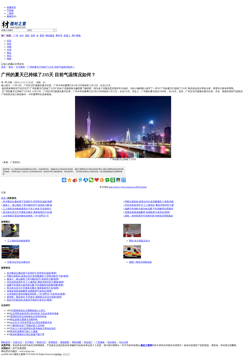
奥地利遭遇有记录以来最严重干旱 (27, 334)
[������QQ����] (118, 180)
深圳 (33, 35)
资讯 (10, 67)
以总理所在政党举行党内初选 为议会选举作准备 (34, 313)
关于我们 (29, 342)
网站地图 (76, 342)
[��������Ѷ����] (107, 180)
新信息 (66, 354)
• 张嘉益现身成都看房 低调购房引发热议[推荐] (146, 212)
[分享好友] (18, 64)
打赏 (3, 192)
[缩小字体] (6, 82)
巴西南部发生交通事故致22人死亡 (28, 310)
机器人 (67, 35)
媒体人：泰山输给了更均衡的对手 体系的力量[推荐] (33, 279)
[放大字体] (2, 82)
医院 (42, 35)
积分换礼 (112, 342)
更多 (4, 198)
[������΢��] (91, 180)
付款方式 (17, 342)
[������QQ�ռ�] (69, 180)
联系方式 (41, 342)
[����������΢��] (75, 180)
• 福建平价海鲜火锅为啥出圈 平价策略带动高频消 (148, 208)
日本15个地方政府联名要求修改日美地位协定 (33, 328)
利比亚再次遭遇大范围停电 (24, 319)
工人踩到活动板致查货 (18, 241)
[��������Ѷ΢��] (80, 180)
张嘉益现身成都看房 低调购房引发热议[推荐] (29, 291)
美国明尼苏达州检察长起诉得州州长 (28, 316)
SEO (21, 35)
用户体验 (76, 35)
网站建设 (50, 35)
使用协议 (53, 342)
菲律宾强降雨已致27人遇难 (24, 331)
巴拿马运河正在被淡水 (18, 262)
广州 (16, 35)
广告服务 (100, 342)
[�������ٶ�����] (123, 180)
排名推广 (88, 342)
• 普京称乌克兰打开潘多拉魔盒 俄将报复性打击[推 (27, 212)
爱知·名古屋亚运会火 (139, 241)
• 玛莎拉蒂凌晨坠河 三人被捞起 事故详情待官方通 (148, 205)
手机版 (10, 10)
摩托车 (59, 35)
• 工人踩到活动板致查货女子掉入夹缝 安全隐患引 (26, 208)
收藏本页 (11, 7)
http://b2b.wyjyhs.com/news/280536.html (127, 187)
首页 (3, 67)
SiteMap (58, 354)
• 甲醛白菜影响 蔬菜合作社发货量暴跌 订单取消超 (148, 201)
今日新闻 (20, 67)
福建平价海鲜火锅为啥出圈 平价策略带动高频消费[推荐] (35, 285)
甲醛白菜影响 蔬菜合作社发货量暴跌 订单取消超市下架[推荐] (38, 276)
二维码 (10, 13)
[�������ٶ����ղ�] (96, 180)
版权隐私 (64, 342)
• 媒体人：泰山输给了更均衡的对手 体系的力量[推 (27, 205)
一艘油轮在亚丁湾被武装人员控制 (27, 325)
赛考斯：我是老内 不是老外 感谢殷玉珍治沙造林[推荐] (34, 297)
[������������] (85, 180)
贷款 (27, 35)
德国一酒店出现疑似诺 (140, 262)
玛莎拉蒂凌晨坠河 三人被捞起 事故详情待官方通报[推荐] (35, 282)
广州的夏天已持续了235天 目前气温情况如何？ (51, 67)
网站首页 (5, 342)
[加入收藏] (7, 64)
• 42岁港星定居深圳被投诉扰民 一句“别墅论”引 (25, 216)
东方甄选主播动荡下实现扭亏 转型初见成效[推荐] (32, 273)
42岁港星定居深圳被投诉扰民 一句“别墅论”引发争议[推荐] (36, 294)
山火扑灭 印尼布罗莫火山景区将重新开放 (31, 322)
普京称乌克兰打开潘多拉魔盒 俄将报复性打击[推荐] (33, 288)
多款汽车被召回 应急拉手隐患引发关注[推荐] (29, 300)
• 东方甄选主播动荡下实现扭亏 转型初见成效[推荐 (27, 201)
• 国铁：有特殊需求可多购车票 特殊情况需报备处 (148, 216)
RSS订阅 (123, 342)
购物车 (10, 16)
